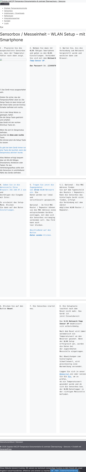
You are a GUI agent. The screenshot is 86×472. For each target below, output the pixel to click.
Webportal (65, 374)
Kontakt (7, 21)
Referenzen (8, 16)
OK (52, 471)
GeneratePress (6, 449)
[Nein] (79, 471)
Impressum (19, 442)
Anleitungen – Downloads (14, 13)
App (69, 377)
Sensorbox (8, 11)
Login (6, 23)
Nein (57, 471)
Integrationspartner (12, 18)
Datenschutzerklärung (7, 442)
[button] (1, 27)
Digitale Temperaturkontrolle (15, 8)
